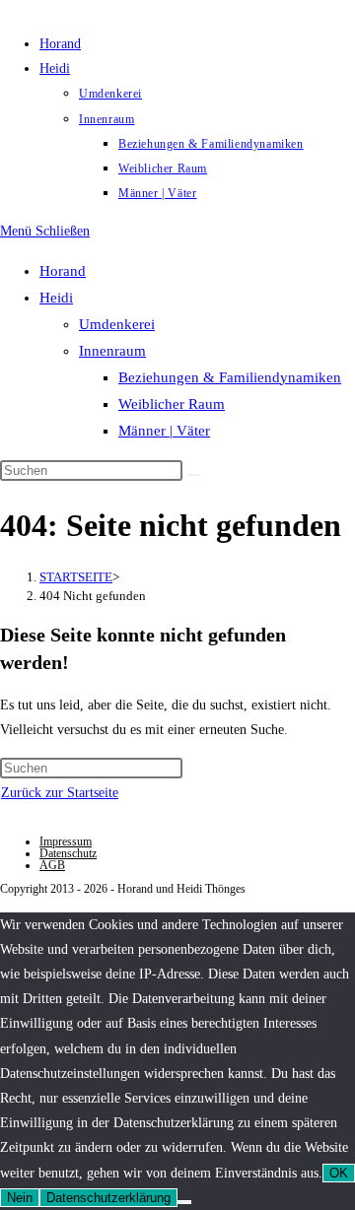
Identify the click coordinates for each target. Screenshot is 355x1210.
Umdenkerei (117, 324)
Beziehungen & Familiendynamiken (229, 377)
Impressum (65, 841)
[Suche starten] (193, 475)
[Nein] (184, 1202)
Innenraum (112, 351)
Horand (62, 271)
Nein (20, 1197)
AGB (52, 865)
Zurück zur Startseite (59, 792)
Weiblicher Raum (171, 404)
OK (338, 1173)
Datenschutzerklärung (108, 1197)
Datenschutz (68, 853)
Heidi (56, 297)
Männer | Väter (164, 430)
